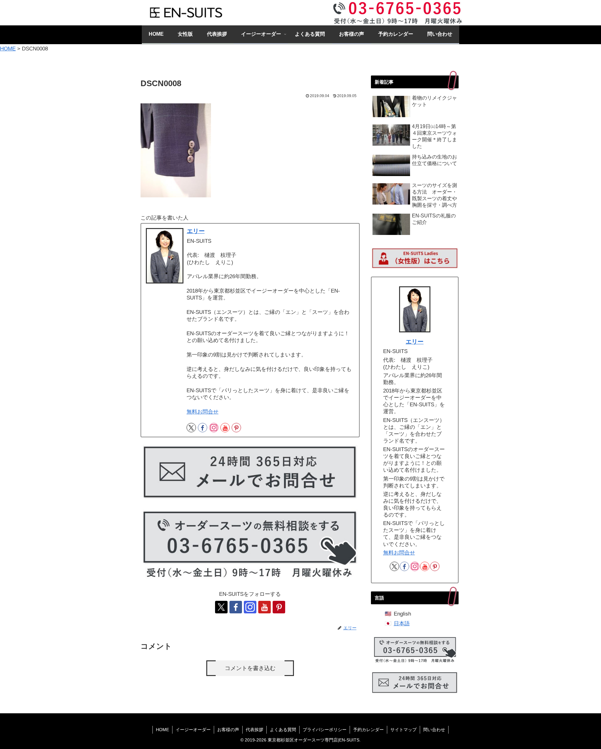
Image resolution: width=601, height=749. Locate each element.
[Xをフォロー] (191, 427)
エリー (196, 231)
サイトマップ (403, 729)
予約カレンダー (368, 729)
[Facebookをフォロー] (202, 427)
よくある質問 (283, 729)
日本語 (402, 624)
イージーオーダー (193, 729)
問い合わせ (434, 729)
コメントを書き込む (250, 668)
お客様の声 (228, 729)
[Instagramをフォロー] (213, 427)
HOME (162, 729)
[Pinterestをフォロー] (236, 427)
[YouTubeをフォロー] (225, 427)
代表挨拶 (254, 729)
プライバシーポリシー (325, 729)
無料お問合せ (202, 412)
